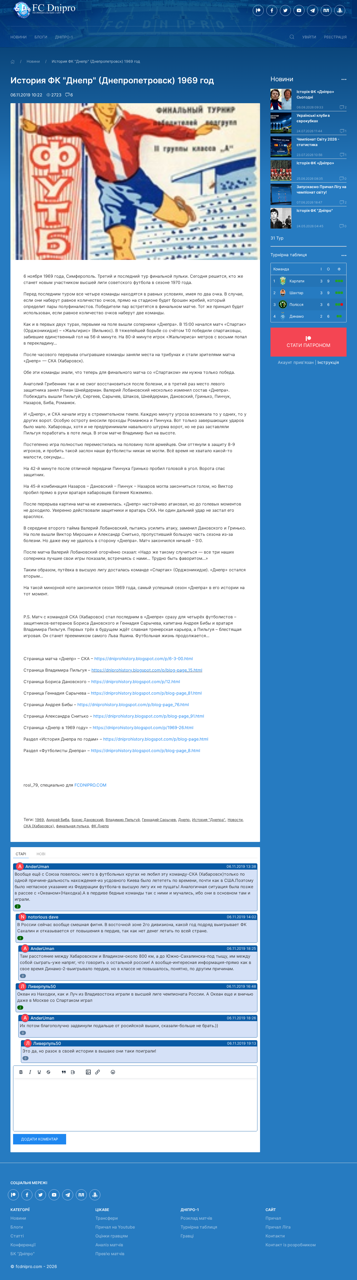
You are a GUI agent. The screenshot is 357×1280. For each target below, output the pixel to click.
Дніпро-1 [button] (64, 37)
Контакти (275, 1235)
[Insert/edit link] (97, 1072)
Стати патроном (308, 345)
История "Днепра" (208, 819)
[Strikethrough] (48, 1072)
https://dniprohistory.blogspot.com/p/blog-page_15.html (146, 670)
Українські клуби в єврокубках (313, 118)
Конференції (23, 1244)
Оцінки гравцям (111, 1235)
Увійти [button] (309, 37)
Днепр (184, 819)
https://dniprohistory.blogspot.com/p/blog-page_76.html (133, 704)
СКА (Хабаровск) (39, 826)
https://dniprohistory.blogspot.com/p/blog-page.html (155, 739)
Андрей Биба (57, 819)
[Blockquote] (63, 1072)
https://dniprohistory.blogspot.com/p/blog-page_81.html (146, 693)
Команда (281, 269)
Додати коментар (39, 1139)
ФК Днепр (100, 826)
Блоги (40, 37)
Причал (273, 1218)
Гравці (187, 1235)
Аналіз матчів (109, 1244)
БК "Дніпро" (22, 1253)
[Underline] (39, 1072)
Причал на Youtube (115, 1227)
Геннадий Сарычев (159, 819)
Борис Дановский (87, 819)
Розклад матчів (196, 1218)
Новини (18, 37)
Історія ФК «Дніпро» (315, 163)
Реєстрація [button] (335, 37)
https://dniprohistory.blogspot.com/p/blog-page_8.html (145, 750)
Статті (17, 1235)
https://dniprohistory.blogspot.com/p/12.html (135, 681)
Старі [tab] (21, 854)
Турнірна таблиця (199, 1227)
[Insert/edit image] (88, 1072)
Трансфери (106, 1218)
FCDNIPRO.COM (90, 785)
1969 (39, 819)
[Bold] (20, 1072)
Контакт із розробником (291, 1244)
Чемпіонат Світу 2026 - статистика (318, 142)
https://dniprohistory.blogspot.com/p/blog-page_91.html (148, 716)
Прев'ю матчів (109, 1253)
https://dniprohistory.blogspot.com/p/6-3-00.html (143, 658)
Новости (235, 819)
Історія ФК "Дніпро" (315, 210)
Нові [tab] (41, 854)
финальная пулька (72, 826)
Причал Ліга (278, 1227)
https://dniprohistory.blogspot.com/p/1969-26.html (143, 727)
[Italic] (30, 1072)
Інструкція (328, 362)
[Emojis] (112, 1072)
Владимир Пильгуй (123, 819)
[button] (292, 36)
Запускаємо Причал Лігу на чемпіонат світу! (321, 189)
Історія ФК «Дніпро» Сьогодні (316, 94)
